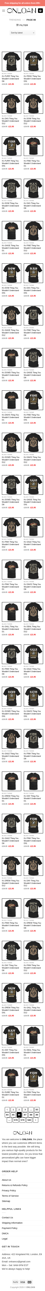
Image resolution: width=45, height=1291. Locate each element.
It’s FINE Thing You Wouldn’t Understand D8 (32, 332)
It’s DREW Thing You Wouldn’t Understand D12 (10, 883)
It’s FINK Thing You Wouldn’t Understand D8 (32, 756)
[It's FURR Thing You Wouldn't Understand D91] (11, 146)
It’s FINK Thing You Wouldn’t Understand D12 (10, 544)
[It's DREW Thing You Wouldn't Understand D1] (11, 781)
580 (29, 1120)
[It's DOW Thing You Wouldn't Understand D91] (11, 273)
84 (7, 1114)
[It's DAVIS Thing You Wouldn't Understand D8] (33, 569)
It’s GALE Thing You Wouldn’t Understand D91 (32, 671)
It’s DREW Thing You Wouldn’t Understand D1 (10, 798)
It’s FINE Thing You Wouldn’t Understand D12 (32, 248)
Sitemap (6, 1201)
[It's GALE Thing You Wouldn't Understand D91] (33, 654)
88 (31, 1114)
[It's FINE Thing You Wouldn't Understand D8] (33, 315)
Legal (4, 1239)
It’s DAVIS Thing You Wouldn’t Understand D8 (32, 586)
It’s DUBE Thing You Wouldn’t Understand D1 (10, 1094)
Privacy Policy (9, 1190)
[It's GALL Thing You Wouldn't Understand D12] (33, 992)
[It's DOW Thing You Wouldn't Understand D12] (33, 103)
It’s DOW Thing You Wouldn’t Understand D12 (32, 121)
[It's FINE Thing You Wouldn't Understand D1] (33, 146)
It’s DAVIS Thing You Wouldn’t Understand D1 (10, 417)
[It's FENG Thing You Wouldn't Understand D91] (33, 61)
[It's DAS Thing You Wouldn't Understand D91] (33, 273)
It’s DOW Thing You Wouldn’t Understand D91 (10, 290)
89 (37, 1114)
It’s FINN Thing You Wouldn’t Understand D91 (32, 1094)
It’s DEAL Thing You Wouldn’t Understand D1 (32, 1052)
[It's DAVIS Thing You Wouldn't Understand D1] (11, 400)
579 (22, 1120)
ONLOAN (27, 1139)
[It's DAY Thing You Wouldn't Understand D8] (11, 950)
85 (13, 1114)
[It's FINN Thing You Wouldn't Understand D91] (33, 1077)
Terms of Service (10, 1196)
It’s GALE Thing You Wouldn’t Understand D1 (32, 544)
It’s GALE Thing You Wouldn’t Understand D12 (10, 756)
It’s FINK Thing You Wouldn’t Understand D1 (10, 586)
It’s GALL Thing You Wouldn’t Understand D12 (32, 1010)
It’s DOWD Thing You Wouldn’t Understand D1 (10, 375)
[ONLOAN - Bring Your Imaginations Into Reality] (21, 10)
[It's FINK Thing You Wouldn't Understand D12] (11, 527)
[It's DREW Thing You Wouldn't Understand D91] (11, 992)
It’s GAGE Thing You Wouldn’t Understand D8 (32, 375)
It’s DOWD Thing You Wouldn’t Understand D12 (10, 459)
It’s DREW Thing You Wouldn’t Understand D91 (10, 1010)
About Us (6, 1180)
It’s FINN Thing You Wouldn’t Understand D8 (10, 671)
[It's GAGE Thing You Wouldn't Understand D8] (33, 357)
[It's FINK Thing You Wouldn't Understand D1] (11, 569)
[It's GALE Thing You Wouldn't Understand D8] (11, 823)
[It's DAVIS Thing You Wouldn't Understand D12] (33, 442)
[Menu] (3, 10)
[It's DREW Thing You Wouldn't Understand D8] (33, 908)
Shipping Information (12, 1223)
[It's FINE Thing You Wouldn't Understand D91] (33, 400)
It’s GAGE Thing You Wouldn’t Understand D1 (10, 248)
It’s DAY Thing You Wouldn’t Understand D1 (32, 798)
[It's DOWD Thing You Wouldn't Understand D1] (11, 357)
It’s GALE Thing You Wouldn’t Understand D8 (10, 840)
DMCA (5, 1233)
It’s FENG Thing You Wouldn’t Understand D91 (32, 78)
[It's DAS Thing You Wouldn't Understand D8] (33, 188)
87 (25, 1114)
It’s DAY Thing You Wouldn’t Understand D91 (10, 1052)
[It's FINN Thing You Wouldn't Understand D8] (11, 654)
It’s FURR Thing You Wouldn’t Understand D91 (10, 163)
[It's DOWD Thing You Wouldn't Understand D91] (11, 696)
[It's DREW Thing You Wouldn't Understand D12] (11, 866)
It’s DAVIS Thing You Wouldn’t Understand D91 (32, 713)
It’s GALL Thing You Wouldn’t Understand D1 (10, 629)
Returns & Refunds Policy (15, 1185)
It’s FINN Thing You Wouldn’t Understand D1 (10, 925)
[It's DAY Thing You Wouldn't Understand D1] (33, 781)
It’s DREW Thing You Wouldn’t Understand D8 (32, 925)
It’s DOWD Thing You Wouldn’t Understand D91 (10, 713)
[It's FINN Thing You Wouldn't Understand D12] (33, 950)
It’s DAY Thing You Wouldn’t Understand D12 (32, 883)
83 (37, 1109)
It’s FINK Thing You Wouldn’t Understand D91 (32, 840)
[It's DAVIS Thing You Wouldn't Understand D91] (33, 696)
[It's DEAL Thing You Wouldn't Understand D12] (33, 611)
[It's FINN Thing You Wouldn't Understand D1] (11, 908)
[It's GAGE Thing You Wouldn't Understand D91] (33, 484)
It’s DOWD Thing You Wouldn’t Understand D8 (10, 502)
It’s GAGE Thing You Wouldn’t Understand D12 (10, 332)
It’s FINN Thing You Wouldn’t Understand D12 (32, 967)
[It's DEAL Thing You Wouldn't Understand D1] (33, 1035)
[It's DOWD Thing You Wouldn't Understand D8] (11, 484)
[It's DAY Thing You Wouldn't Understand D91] (11, 1035)
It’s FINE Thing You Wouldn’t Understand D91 (32, 417)
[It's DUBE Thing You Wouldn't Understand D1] (11, 1077)
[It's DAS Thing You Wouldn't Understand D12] (11, 103)
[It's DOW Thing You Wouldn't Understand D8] (11, 188)
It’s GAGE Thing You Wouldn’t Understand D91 (32, 502)
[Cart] (40, 10)
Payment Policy (9, 1228)
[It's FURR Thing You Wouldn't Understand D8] (11, 61)
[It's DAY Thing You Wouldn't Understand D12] (33, 866)
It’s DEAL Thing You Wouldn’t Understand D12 (32, 629)
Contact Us (7, 1217)
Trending (15, 20)
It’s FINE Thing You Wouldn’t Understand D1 (32, 163)
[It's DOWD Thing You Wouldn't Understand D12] (11, 442)
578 (16, 1120)
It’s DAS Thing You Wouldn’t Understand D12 (10, 121)
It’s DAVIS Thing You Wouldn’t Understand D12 (32, 459)
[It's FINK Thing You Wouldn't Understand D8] (33, 738)
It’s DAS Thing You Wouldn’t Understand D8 (32, 205)
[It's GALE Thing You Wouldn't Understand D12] (11, 738)
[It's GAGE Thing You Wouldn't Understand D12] (11, 315)
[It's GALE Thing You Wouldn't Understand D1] (33, 527)
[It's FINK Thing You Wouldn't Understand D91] (33, 823)
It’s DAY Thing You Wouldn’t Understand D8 (10, 967)
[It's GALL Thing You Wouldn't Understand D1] (11, 611)
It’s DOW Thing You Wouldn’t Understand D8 (10, 205)
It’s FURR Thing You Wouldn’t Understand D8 (10, 78)
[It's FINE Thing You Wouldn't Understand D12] (33, 230)
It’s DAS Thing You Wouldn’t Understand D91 (32, 290)
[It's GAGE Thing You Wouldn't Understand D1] (11, 230)
